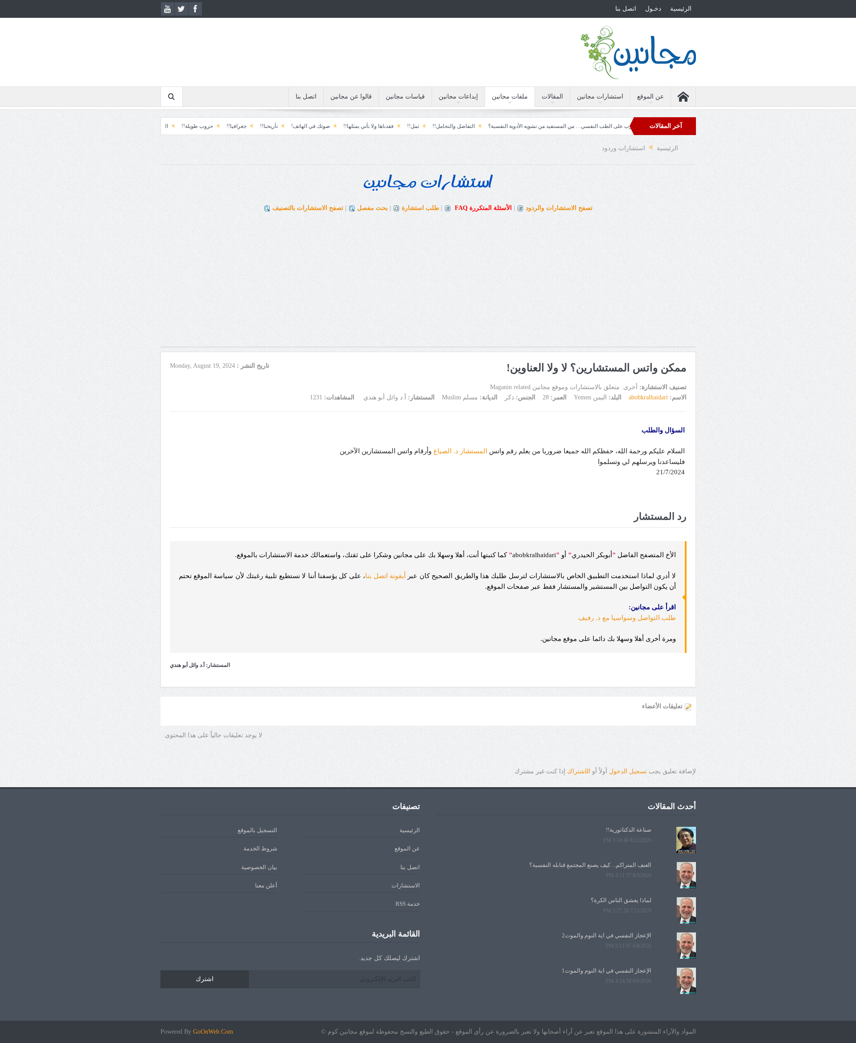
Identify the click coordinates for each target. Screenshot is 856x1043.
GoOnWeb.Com (213, 1031)
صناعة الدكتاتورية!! (628, 829)
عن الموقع (650, 96)
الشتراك (578, 771)
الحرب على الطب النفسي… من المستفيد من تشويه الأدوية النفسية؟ (594, 126)
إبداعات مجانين (458, 96)
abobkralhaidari (648, 397)
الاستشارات (405, 885)
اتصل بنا (625, 8)
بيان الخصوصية (259, 867)
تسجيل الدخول (628, 771)
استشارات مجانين (600, 96)
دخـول (653, 8)
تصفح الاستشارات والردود (559, 208)
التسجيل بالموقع (257, 830)
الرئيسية (680, 8)
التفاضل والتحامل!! (484, 126)
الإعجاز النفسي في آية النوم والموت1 (606, 970)
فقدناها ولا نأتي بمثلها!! (399, 126)
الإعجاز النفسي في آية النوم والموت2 (606, 935)
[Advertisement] (428, 284)
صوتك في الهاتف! (341, 126)
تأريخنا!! (300, 126)
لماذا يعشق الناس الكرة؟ (621, 900)
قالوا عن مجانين (351, 96)
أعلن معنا (266, 885)
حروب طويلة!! (228, 126)
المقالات (552, 96)
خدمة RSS (407, 903)
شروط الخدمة (260, 848)
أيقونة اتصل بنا (385, 575)
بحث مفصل (372, 208)
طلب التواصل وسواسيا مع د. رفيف (627, 617)
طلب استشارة (420, 208)
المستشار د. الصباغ (460, 451)
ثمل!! (444, 126)
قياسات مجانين (405, 96)
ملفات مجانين (510, 96)
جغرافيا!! (267, 126)
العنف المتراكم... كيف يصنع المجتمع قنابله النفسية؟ (590, 865)
